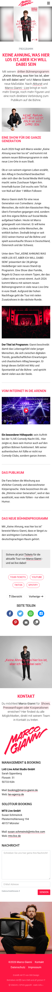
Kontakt (39, 962)
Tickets (28, 554)
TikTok (18, 585)
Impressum (34, 967)
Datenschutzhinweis (10, 891)
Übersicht (16, 596)
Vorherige (35, 596)
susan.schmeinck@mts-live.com (26, 831)
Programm (26, 49)
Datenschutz (18, 967)
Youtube (37, 577)
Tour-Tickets (18, 577)
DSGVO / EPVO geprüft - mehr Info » (27, 985)
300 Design (34, 975)
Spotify (33, 585)
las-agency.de (16, 794)
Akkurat (37, 84)
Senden (44, 892)
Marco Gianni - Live (17, 88)
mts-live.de (14, 835)
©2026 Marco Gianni (20, 962)
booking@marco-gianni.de (23, 790)
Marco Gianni (33, 558)
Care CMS (25, 980)
